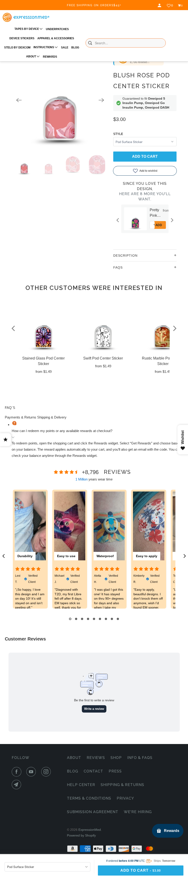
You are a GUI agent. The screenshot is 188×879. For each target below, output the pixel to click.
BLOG (75, 47)
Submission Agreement (92, 812)
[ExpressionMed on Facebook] (17, 772)
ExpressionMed (89, 829)
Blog (72, 771)
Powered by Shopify (81, 835)
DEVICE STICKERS (21, 38)
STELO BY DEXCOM (17, 47)
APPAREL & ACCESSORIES (55, 38)
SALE (64, 47)
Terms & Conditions (89, 798)
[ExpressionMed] (25, 17)
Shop (116, 757)
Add (165, 225)
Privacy (125, 798)
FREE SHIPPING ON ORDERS (94, 5)
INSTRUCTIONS (44, 47)
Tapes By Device (27, 29)
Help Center (81, 785)
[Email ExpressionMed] (17, 784)
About (74, 757)
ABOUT (31, 56)
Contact (93, 771)
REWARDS (50, 56)
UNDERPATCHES (57, 29)
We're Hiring (138, 812)
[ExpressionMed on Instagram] (47, 772)
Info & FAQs (139, 757)
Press (115, 771)
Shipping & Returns (122, 785)
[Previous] (19, 100)
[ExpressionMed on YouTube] (32, 772)
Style (118, 134)
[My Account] (160, 5)
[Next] (101, 100)
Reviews (96, 757)
